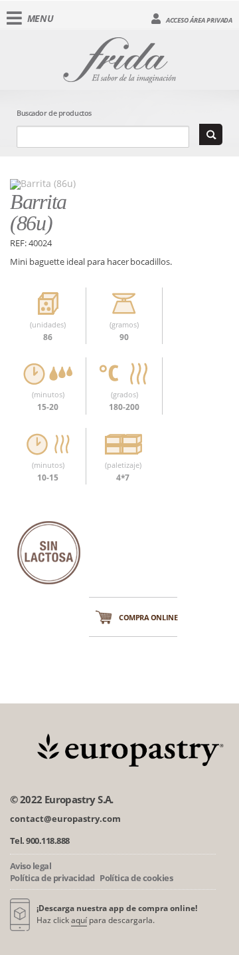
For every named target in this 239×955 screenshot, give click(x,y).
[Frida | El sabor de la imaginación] (119, 58)
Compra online (148, 617)
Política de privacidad (52, 878)
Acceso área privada (198, 20)
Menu (40, 18)
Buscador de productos (54, 113)
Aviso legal (30, 866)
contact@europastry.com (65, 819)
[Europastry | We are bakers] (127, 748)
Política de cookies (136, 878)
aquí (79, 920)
